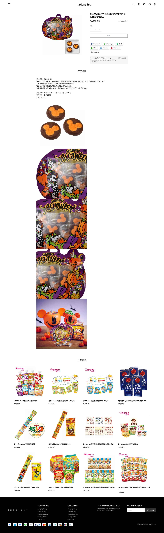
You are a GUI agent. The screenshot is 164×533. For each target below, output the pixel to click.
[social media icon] (8, 510)
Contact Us (41, 519)
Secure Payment (43, 514)
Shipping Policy (42, 509)
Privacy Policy (42, 517)
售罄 (108, 36)
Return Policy (42, 511)
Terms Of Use (43, 506)
